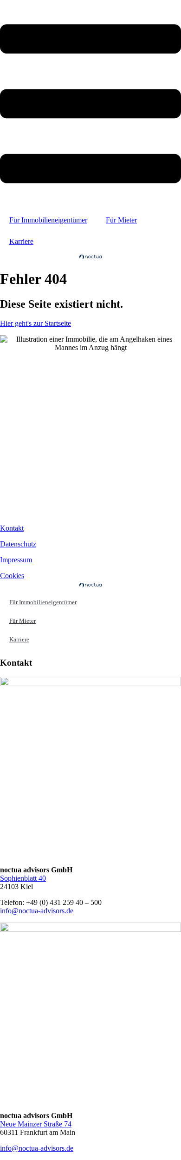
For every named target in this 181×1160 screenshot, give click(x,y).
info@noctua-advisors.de (36, 911)
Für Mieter (121, 220)
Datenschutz (18, 544)
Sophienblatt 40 (23, 878)
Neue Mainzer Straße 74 (35, 1124)
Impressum (16, 560)
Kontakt (12, 528)
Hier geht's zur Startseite (35, 323)
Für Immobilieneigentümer (48, 220)
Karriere (21, 241)
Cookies (12, 576)
